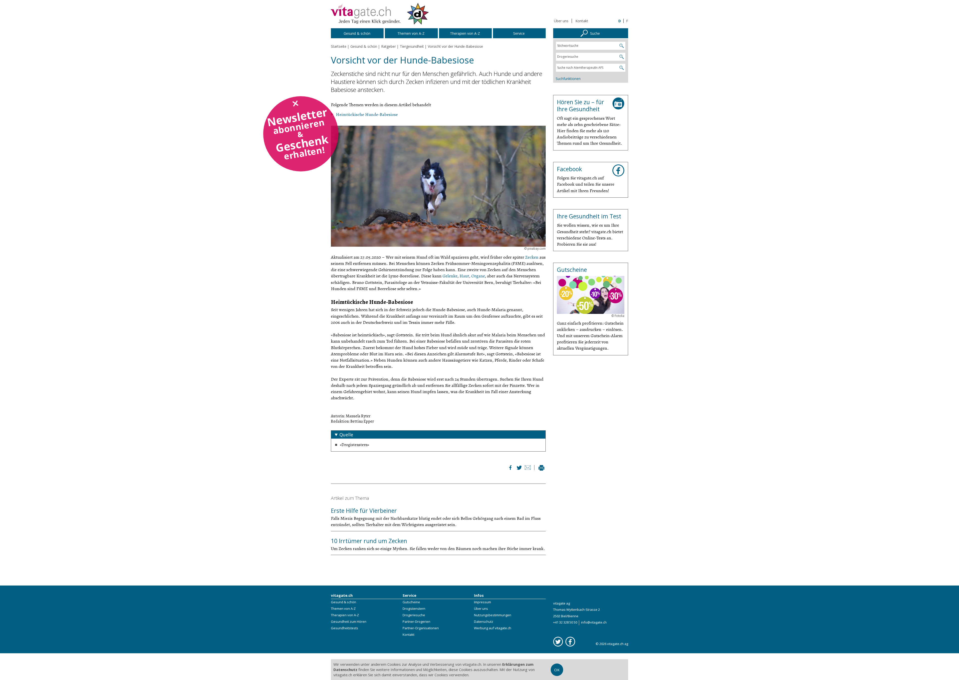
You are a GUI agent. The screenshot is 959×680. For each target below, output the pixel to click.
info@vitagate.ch (594, 622)
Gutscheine (411, 602)
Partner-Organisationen (421, 628)
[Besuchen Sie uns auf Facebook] (570, 641)
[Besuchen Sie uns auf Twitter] (558, 641)
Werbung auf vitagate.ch (492, 628)
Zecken (531, 257)
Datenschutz (483, 621)
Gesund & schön (343, 602)
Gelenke (450, 276)
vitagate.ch (342, 595)
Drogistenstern (414, 608)
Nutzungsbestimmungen (492, 615)
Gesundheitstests (344, 628)
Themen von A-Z (343, 608)
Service (409, 595)
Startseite (338, 46)
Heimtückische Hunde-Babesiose (367, 114)
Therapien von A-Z (345, 615)
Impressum (482, 602)
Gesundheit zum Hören (348, 621)
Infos (479, 595)
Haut (464, 276)
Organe (478, 276)
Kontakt (581, 21)
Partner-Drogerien (416, 621)
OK (557, 669)
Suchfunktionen (568, 78)
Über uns (561, 21)
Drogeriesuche (414, 615)
